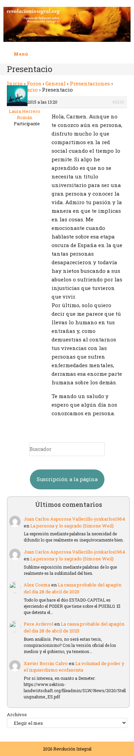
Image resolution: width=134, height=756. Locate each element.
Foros (34, 83)
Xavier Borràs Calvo (46, 663)
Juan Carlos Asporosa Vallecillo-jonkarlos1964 (74, 519)
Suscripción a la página (67, 479)
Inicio (15, 83)
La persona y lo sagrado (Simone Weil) (72, 526)
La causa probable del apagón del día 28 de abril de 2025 (72, 588)
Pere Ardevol (38, 624)
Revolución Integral (72, 749)
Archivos (17, 714)
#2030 (118, 102)
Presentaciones (90, 83)
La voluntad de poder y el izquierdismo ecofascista (74, 666)
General (55, 83)
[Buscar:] (33, 54)
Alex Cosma (37, 585)
